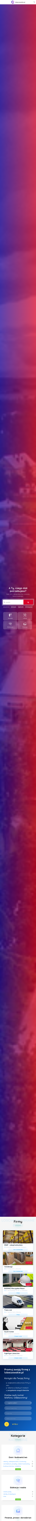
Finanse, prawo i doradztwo (18, 1517)
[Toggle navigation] (34, 2)
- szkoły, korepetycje (9, 1494)
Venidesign (8, 1267)
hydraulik (20, 607)
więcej (18, 1469)
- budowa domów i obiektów (12, 1466)
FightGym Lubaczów (11, 1353)
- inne (4, 1496)
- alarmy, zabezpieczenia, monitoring (14, 1461)
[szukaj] (28, 602)
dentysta (13, 607)
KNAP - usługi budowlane (13, 1245)
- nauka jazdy (7, 1492)
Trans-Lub (8, 1310)
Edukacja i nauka (18, 1487)
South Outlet (9, 1332)
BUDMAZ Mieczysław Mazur (14, 1288)
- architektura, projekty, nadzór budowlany (16, 1464)
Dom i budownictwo (18, 1457)
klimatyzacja (28, 607)
